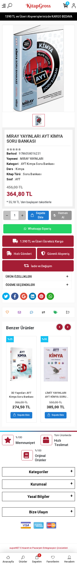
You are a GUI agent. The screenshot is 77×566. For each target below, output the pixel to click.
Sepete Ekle (40, 215)
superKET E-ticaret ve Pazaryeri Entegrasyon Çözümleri (38, 548)
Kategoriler (38, 472)
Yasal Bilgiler (38, 496)
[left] (59, 327)
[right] (68, 327)
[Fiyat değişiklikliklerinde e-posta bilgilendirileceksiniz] (57, 312)
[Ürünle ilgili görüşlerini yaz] (32, 312)
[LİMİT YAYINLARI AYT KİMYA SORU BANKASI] (56, 364)
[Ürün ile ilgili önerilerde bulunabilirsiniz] (68, 312)
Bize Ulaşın (38, 512)
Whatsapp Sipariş (39, 228)
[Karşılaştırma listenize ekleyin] (44, 312)
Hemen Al (63, 215)
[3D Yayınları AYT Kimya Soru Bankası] (21, 364)
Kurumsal (39, 484)
